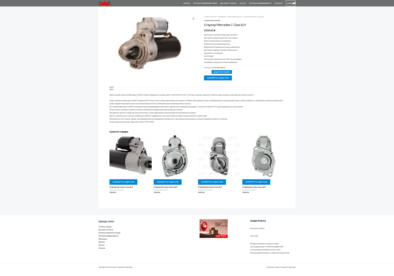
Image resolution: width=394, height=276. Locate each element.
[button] (193, 19)
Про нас (243, 3)
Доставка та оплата (228, 3)
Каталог (187, 3)
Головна (207, 17)
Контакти (278, 3)
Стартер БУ (222, 17)
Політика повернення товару (205, 3)
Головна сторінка (105, 227)
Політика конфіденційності (260, 3)
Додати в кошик (222, 72)
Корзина (101, 242)
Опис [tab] (111, 89)
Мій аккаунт (102, 239)
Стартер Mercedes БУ (234, 17)
